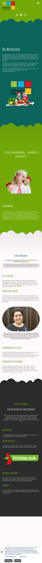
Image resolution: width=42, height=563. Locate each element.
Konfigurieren (23, 556)
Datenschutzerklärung (10, 556)
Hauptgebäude (29, 260)
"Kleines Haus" (17, 264)
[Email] (21, 15)
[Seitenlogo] (8, 5)
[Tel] (25, 15)
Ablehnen (17, 560)
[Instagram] (17, 15)
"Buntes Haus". (25, 261)
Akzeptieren (8, 560)
